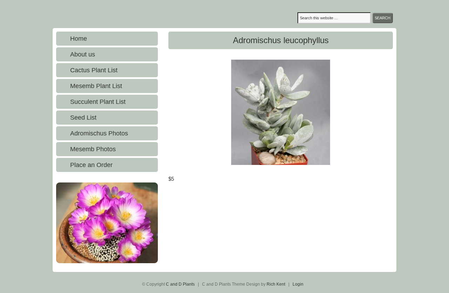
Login (298, 284)
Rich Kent (276, 284)
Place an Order (91, 164)
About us (82, 54)
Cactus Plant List (94, 70)
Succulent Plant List (98, 101)
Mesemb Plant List (96, 85)
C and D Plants (121, 14)
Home (78, 38)
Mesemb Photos (93, 149)
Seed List (83, 117)
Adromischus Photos (99, 133)
